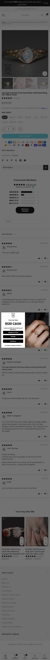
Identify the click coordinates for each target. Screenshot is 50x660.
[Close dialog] (47, 314)
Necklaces (13, 341)
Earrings (13, 336)
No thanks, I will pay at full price (13, 345)
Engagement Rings (13, 332)
